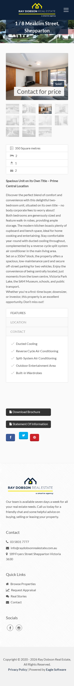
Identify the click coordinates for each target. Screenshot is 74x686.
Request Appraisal (23, 590)
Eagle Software (56, 669)
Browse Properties (23, 584)
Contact (16, 602)
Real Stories (18, 596)
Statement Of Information (30, 424)
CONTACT (17, 331)
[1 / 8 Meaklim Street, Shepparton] (37, 76)
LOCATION (18, 322)
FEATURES (17, 313)
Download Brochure (26, 412)
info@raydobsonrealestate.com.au (34, 548)
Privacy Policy (17, 669)
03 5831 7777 (19, 542)
